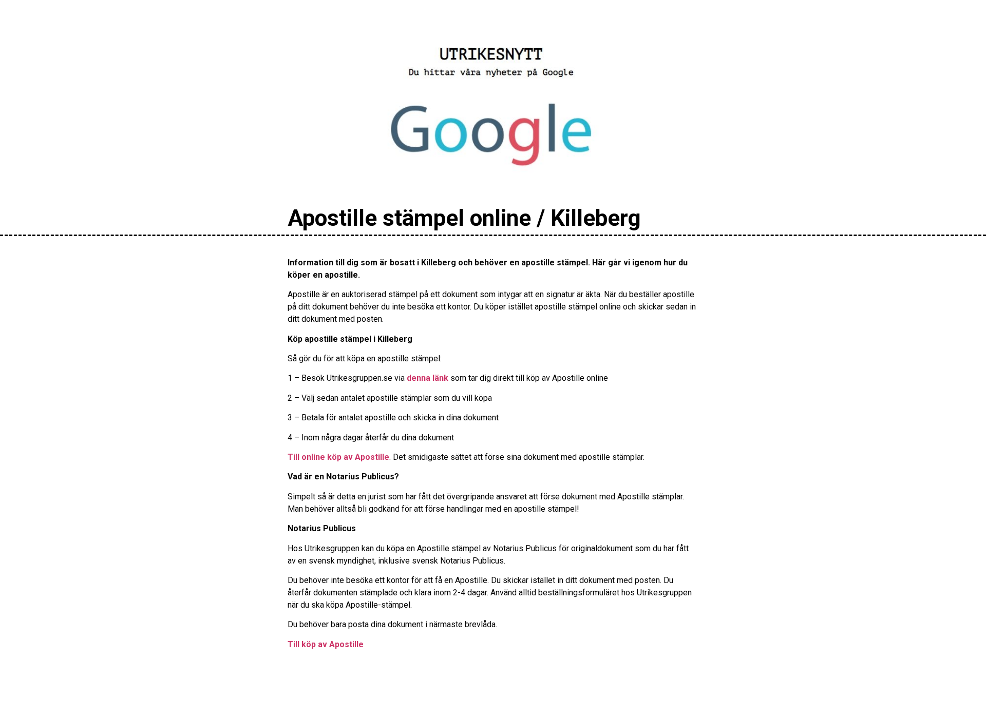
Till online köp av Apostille (338, 457)
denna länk (427, 378)
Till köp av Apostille (326, 644)
